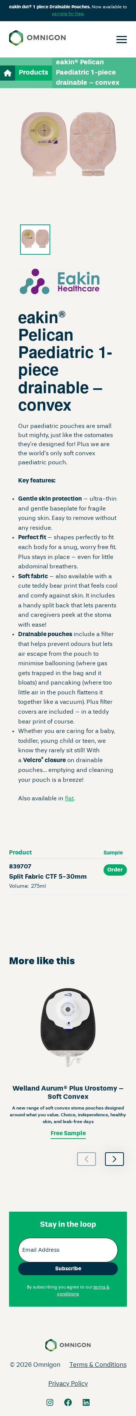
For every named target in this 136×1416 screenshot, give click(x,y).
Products (33, 72)
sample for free (67, 14)
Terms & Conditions (98, 1365)
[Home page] (37, 39)
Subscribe (68, 1268)
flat (69, 799)
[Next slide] (114, 1159)
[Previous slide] (86, 1159)
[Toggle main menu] (121, 39)
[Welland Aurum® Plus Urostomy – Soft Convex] (68, 1059)
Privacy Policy (68, 1384)
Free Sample (68, 1134)
